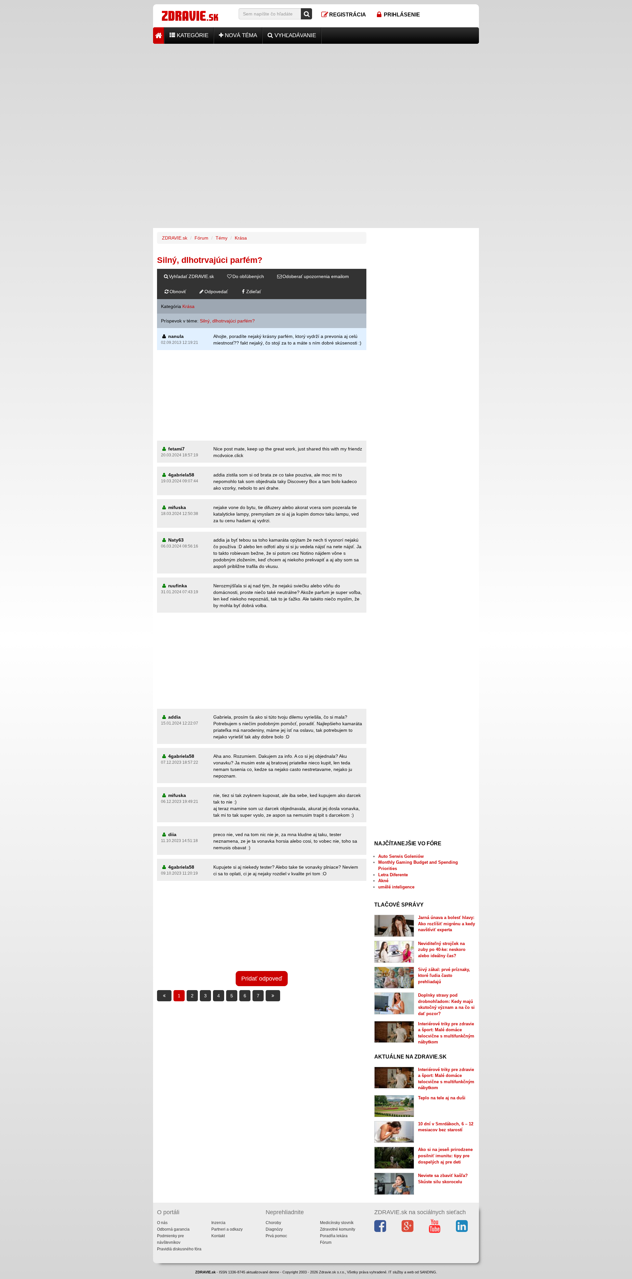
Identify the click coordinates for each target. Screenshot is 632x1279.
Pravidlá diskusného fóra (179, 1249)
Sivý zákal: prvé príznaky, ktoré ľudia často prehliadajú (444, 975)
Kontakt (218, 1236)
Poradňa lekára (334, 1236)
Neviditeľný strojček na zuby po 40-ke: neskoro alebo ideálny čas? (441, 949)
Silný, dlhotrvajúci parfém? (227, 320)
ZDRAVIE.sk (174, 238)
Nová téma (240, 35)
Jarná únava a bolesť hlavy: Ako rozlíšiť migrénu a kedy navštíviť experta (446, 923)
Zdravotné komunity (337, 1229)
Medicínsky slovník (337, 1222)
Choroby (273, 1222)
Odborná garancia (173, 1229)
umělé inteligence (396, 886)
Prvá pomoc (276, 1236)
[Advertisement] (316, 90)
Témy (221, 238)
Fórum (201, 238)
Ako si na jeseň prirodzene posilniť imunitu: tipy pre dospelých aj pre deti (445, 1155)
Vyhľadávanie (294, 35)
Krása (241, 238)
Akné (383, 880)
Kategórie (191, 35)
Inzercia (218, 1222)
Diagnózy (274, 1229)
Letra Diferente (393, 874)
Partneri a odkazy (227, 1229)
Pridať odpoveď (261, 978)
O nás (162, 1222)
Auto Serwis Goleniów (401, 856)
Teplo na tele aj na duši (441, 1097)
